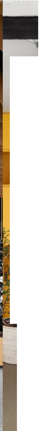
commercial (27, 1)
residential (23, 1)
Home (15, 1)
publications (32, 1)
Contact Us (37, 1)
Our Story (18, 1)
